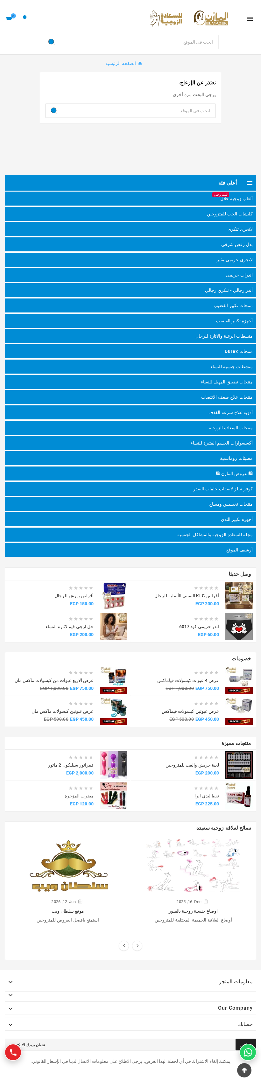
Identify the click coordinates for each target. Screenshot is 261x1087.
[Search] (51, 42)
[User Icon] (24, 18)
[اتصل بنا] (13, 1052)
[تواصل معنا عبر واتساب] (248, 1052)
